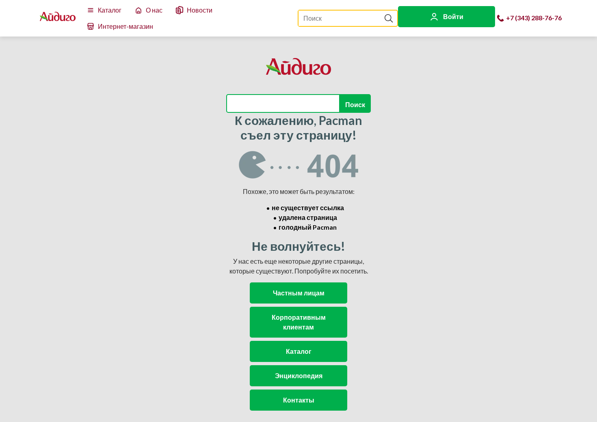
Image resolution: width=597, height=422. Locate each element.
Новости (199, 10)
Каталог (109, 10)
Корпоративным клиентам (299, 322)
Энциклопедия (298, 375)
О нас (154, 10)
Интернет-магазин (125, 26)
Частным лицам (298, 293)
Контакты (298, 400)
